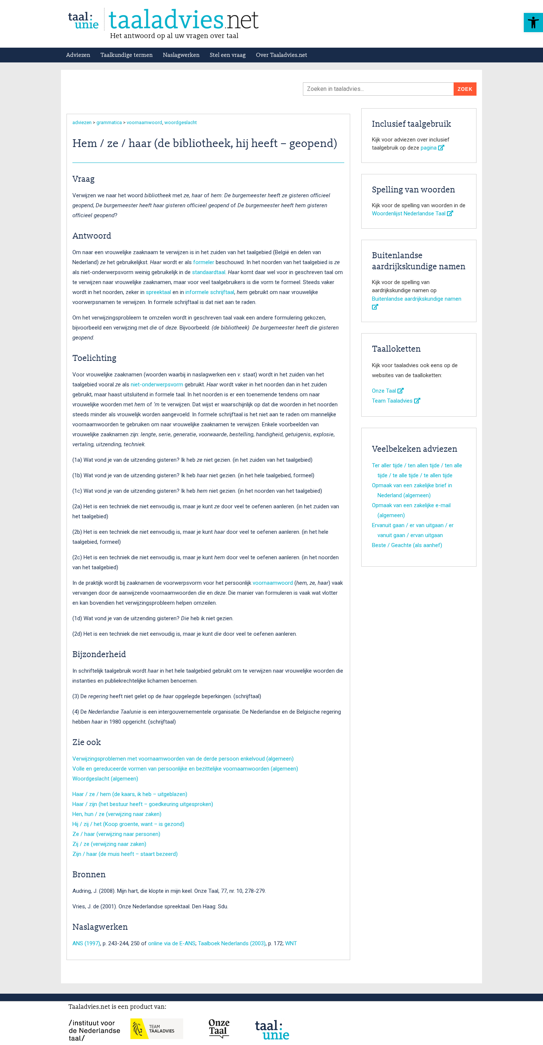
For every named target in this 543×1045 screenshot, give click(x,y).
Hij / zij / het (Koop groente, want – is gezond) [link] (128, 824)
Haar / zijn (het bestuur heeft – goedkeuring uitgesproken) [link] (142, 804)
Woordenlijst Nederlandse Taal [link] (409, 213)
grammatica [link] (109, 122)
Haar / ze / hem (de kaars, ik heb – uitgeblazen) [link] (129, 794)
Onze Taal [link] (384, 390)
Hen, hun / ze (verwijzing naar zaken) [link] (116, 814)
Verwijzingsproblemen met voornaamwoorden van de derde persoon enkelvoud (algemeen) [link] (183, 758)
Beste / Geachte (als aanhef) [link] (407, 545)
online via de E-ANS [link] (171, 943)
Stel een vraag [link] (228, 55)
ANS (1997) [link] (86, 943)
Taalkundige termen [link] (126, 55)
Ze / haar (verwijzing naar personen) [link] (116, 834)
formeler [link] (203, 262)
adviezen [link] (82, 122)
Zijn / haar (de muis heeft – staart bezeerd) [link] (125, 854)
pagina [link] (429, 147)
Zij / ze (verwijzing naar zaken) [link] (109, 844)
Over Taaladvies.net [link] (281, 55)
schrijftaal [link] (222, 292)
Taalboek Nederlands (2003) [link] (232, 943)
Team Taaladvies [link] (393, 400)
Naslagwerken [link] (181, 55)
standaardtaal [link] (208, 272)
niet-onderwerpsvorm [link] (157, 384)
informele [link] (197, 292)
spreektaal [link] (158, 292)
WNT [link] (291, 943)
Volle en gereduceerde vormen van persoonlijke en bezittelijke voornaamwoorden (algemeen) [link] (185, 768)
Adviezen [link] (78, 55)
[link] (533, 22)
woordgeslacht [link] (180, 122)
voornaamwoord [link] (144, 122)
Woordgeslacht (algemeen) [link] (105, 778)
